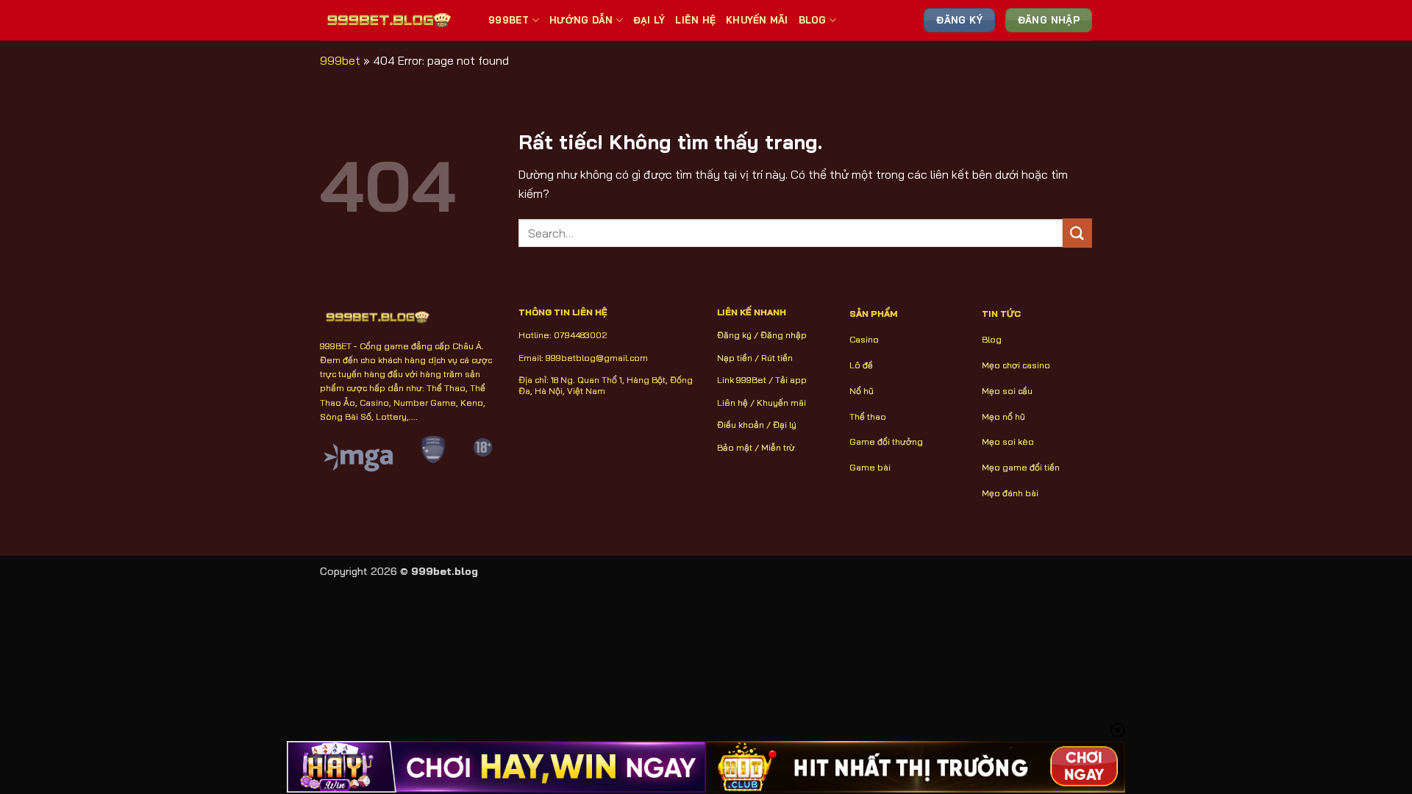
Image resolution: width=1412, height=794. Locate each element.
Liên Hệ (695, 20)
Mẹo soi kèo (1008, 441)
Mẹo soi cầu (1007, 390)
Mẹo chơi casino (1016, 365)
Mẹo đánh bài (1010, 492)
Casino (864, 339)
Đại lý (784, 424)
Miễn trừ (778, 447)
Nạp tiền (734, 357)
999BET (509, 20)
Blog (813, 20)
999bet (340, 60)
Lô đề (861, 365)
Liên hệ (732, 402)
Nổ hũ (861, 390)
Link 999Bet (741, 379)
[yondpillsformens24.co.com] (393, 20)
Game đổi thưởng (886, 441)
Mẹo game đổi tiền (1021, 467)
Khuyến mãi (781, 402)
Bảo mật (734, 447)
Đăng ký (734, 334)
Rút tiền (777, 357)
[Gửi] (1077, 232)
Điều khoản (740, 424)
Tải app (791, 379)
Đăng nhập (783, 334)
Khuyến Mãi (757, 20)
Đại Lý (649, 20)
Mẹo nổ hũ (1003, 416)
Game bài (870, 467)
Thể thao (867, 416)
